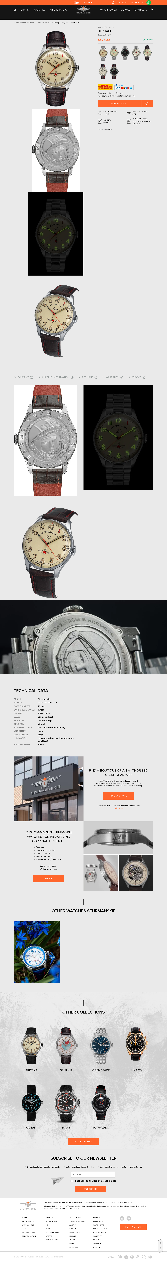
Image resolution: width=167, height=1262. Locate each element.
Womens (49, 1229)
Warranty (97, 1236)
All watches (83, 1141)
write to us (118, 808)
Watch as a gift (53, 1240)
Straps (49, 1236)
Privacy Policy (99, 1221)
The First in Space (77, 1221)
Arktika (31, 1070)
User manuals (99, 1232)
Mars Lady (101, 1127)
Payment (97, 1247)
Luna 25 (136, 1070)
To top (160, 1247)
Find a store (118, 795)
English (137, 2)
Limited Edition (52, 1232)
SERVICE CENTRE (100, 1229)
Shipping (97, 1243)
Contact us (133, 1227)
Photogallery (28, 1232)
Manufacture (28, 1225)
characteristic (105, 129)
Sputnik (66, 1070)
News (24, 1229)
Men (47, 1225)
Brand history (28, 1221)
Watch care (98, 1225)
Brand (25, 1218)
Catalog (49, 1218)
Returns (97, 1240)
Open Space (101, 1070)
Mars (66, 1127)
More (48, 878)
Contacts (140, 9)
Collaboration (29, 1236)
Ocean (31, 1127)
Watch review (108, 9)
